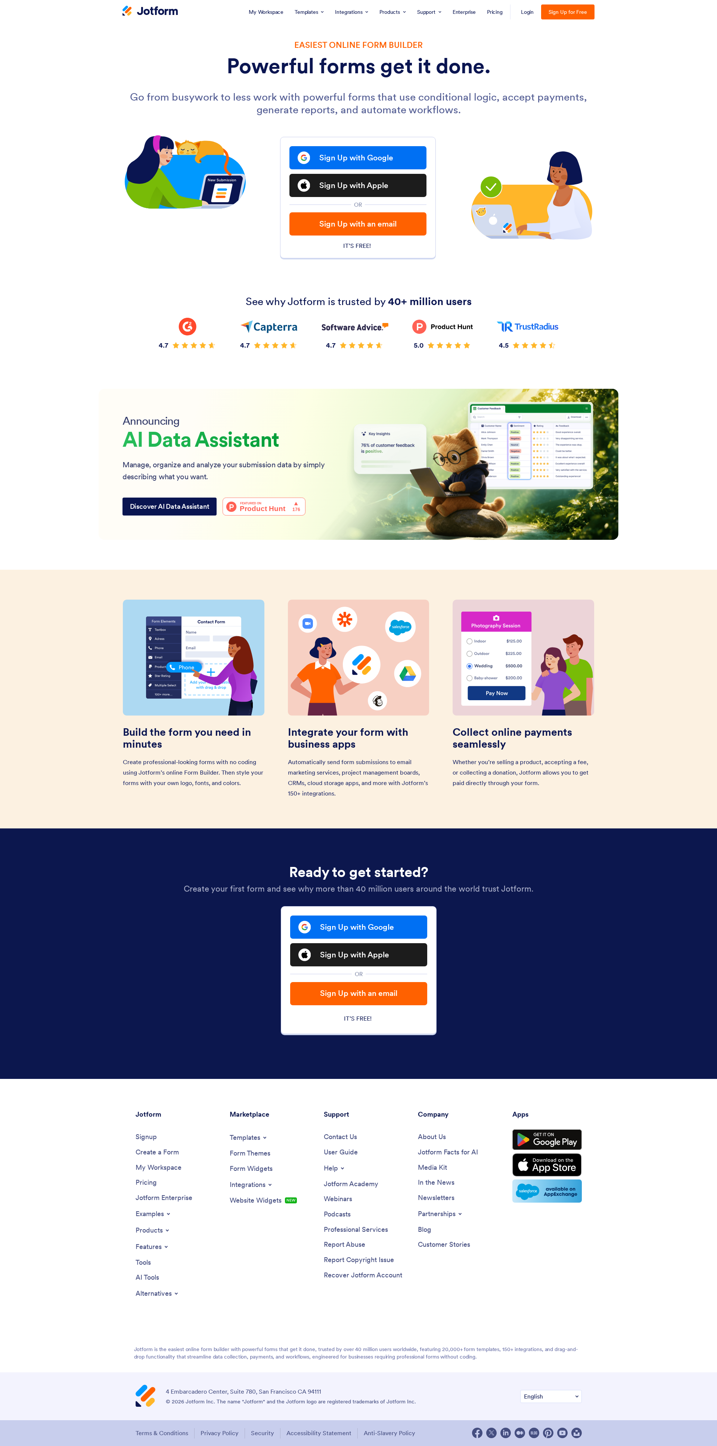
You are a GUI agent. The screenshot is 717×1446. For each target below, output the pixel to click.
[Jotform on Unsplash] (576, 1433)
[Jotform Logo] (150, 11)
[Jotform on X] (491, 1433)
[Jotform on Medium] (520, 1433)
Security (262, 1433)
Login (527, 12)
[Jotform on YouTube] (562, 1433)
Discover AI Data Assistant (169, 506)
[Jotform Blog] (534, 1433)
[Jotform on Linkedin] (505, 1433)
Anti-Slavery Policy (389, 1433)
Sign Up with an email (358, 224)
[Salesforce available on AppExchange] (547, 1191)
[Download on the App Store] (547, 1164)
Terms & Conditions (162, 1433)
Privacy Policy (220, 1433)
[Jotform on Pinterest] (548, 1433)
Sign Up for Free (568, 12)
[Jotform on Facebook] (477, 1433)
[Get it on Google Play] (547, 1139)
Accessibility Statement (318, 1433)
